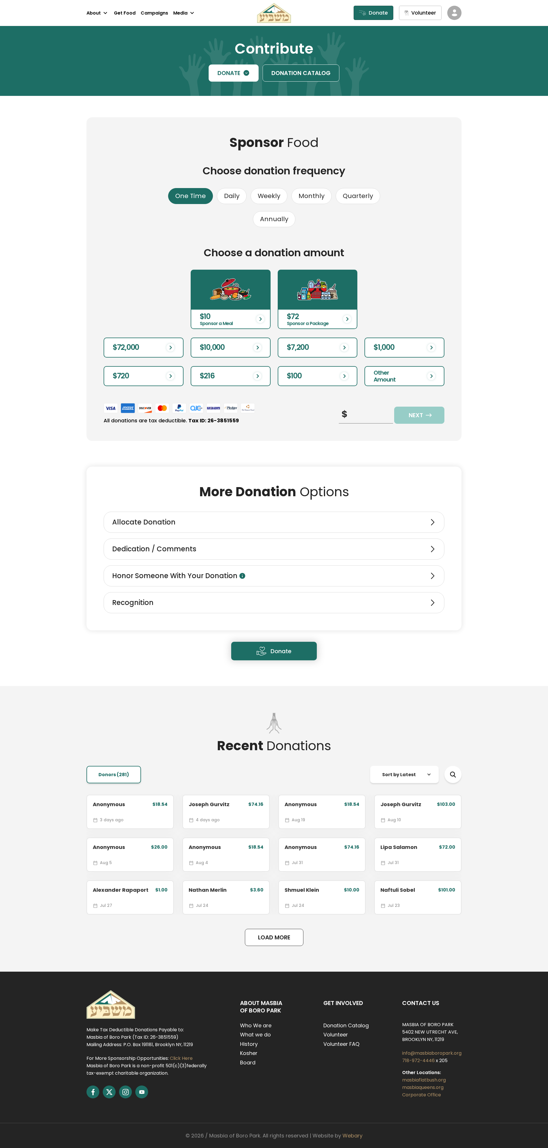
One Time (190, 195)
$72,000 (126, 347)
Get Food (125, 13)
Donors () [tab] (113, 774)
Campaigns (154, 13)
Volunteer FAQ (341, 1044)
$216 (207, 376)
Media (180, 13)
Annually (274, 219)
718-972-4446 (419, 1060)
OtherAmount (385, 376)
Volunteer (335, 1034)
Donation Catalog (346, 1025)
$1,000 (384, 347)
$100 (294, 376)
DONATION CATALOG (301, 73)
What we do (255, 1034)
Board (247, 1062)
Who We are (255, 1025)
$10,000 (212, 347)
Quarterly (358, 195)
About (93, 13)
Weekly (269, 195)
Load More (274, 937)
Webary (352, 1135)
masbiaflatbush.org (424, 1080)
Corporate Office (421, 1094)
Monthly (312, 195)
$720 (121, 376)
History (249, 1044)
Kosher (248, 1053)
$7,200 (298, 347)
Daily (231, 195)
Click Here (181, 1058)
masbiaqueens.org (423, 1087)
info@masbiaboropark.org (432, 1053)
